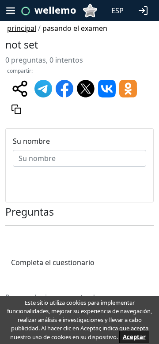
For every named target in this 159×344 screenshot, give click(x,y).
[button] (145, 9)
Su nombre (31, 141)
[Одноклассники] (128, 88)
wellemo (55, 9)
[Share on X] (86, 88)
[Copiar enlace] (16, 109)
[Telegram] (43, 88)
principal (21, 28)
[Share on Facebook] (64, 88)
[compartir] (19, 89)
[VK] (107, 88)
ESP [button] (117, 10)
